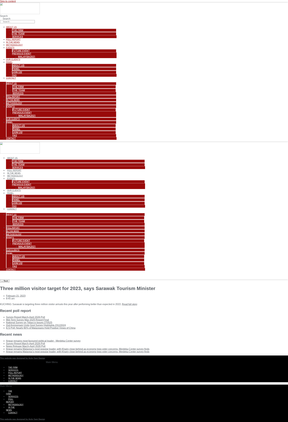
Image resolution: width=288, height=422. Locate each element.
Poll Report (13, 39)
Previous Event (21, 53)
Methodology (14, 45)
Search (4, 16)
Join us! (17, 72)
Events (10, 47)
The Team (18, 33)
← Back (4, 281)
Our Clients (13, 59)
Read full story (129, 304)
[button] (52, 362)
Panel (9, 62)
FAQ (14, 75)
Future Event (21, 50)
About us (18, 65)
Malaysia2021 (26, 56)
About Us (11, 27)
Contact (11, 78)
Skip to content (8, 1)
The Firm (17, 30)
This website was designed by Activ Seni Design (22, 358)
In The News (13, 42)
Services (17, 36)
